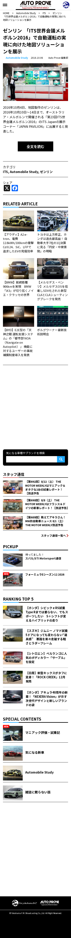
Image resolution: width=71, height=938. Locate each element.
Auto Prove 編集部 (58, 57)
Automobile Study (17, 57)
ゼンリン (46, 171)
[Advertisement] (35, 406)
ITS (5, 171)
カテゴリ (9, 166)
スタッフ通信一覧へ (53, 535)
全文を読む (35, 146)
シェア (7, 182)
